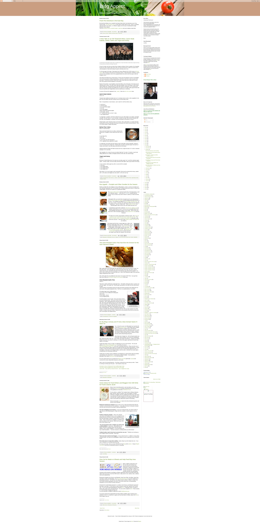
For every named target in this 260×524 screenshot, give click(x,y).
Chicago (146, 220)
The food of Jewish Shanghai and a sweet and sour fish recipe (112, 367)
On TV (146, 305)
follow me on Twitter (156, 379)
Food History (147, 249)
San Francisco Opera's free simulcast (115, 277)
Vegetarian (147, 360)
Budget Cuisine (147, 213)
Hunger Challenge (148, 265)
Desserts (104, 33)
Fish (145, 246)
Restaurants (147, 319)
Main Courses (122, 177)
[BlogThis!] (122, 31)
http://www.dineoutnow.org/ (122, 478)
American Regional (148, 196)
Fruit (145, 257)
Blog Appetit (112, 6)
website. (130, 443)
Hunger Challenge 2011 (149, 269)
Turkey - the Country (148, 350)
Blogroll (146, 207)
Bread (146, 209)
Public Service (147, 315)
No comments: (114, 31)
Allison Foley (148, 74)
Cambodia (146, 216)
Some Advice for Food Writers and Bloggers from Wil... (152, 163)
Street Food (147, 338)
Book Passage (118, 388)
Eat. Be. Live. (147, 235)
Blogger (139, 521)
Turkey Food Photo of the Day (150, 353)
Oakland (110, 33)
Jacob (120, 401)
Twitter (146, 354)
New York (146, 300)
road (145, 320)
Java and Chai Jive (148, 279)
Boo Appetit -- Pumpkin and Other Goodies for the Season (118, 184)
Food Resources (148, 251)
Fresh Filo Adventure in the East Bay (111, 21)
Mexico (146, 296)
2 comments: (114, 375)
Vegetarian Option (103, 178)
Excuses (146, 242)
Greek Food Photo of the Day (150, 261)
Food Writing (105, 453)
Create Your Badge (147, 374)
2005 (146, 189)
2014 (146, 138)
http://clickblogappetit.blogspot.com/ (107, 346)
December (148, 146)
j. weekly (118, 91)
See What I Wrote (114, 33)
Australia (146, 202)
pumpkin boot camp (131, 211)
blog (124, 443)
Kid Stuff (146, 282)
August (147, 169)
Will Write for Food (127, 389)
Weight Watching (148, 364)
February (147, 179)
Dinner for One (147, 231)
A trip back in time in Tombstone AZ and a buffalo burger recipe (112, 366)
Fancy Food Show (148, 243)
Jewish (119, 177)
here (123, 487)
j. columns (115, 177)
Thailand (146, 341)
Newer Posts (102, 508)
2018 (146, 132)
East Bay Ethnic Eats (110, 24)
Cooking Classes (148, 227)
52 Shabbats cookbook (149, 194)
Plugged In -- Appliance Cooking (150, 312)
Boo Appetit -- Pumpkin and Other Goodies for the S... (152, 155)
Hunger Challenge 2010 (149, 268)
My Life (146, 297)
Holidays (116, 237)
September (148, 168)
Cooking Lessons (148, 228)
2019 (146, 130)
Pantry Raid (147, 307)
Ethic (145, 239)
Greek (146, 260)
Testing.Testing (123, 327)
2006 (146, 187)
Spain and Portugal (148, 336)
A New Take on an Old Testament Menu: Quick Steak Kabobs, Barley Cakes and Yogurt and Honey (117, 39)
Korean (146, 283)
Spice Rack (147, 337)
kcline (132, 521)
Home (120, 508)
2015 (146, 137)
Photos (146, 311)
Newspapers (147, 301)
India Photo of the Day (149, 272)
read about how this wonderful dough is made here (113, 28)
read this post (112, 356)
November (148, 147)
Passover (146, 308)
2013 (146, 140)
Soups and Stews (148, 330)
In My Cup (146, 271)
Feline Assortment (148, 245)
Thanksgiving (147, 342)
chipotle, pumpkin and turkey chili (132, 219)
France (146, 256)
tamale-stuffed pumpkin (114, 191)
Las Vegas (146, 286)
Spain (146, 334)
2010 (146, 144)
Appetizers (146, 198)
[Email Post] (118, 31)
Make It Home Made (148, 291)
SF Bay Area (120, 33)
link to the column (128, 91)
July (146, 171)
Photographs (147, 309)
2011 (146, 143)
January (147, 180)
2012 (146, 141)
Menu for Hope (147, 294)
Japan (146, 278)
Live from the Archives (122, 237)
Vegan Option (147, 356)
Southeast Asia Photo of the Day (150, 333)
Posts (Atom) (107, 510)
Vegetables (135, 237)
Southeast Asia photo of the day (150, 331)
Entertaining (147, 238)
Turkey (146, 349)
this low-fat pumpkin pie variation (116, 200)
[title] (150, 373)
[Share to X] (123, 31)
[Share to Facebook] (124, 31)
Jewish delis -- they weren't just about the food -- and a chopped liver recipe (114, 368)
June (147, 172)
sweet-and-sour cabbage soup (131, 207)
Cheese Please (147, 218)
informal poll (126, 225)
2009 (146, 182)
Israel (146, 275)
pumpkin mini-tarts (132, 204)
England (146, 236)
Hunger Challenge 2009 (149, 267)
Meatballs (146, 293)
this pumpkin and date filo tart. (132, 201)
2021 (146, 127)
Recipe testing (147, 318)
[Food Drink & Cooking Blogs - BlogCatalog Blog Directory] (152, 383)
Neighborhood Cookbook (149, 298)
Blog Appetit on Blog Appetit (107, 237)
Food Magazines (148, 250)
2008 (146, 184)
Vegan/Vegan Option (135, 177)
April (147, 176)
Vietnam (146, 363)
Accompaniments (105, 177)
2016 (146, 135)
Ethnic (107, 33)
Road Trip (146, 322)
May (146, 174)
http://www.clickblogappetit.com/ (110, 344)
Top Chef (146, 346)
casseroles (147, 217)
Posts (146, 119)
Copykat (132, 358)
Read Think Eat (147, 316)
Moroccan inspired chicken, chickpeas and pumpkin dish (120, 218)
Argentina (146, 199)
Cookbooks (147, 225)
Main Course (128, 237)
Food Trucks (147, 253)
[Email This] (120, 31)
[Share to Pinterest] (126, 31)
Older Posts (137, 508)
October (147, 149)
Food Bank (147, 247)
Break (146, 210)
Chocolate (146, 224)
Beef (109, 177)
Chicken (146, 221)
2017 (146, 133)
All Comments (147, 121)
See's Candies (147, 326)
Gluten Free (147, 258)
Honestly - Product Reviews (150, 264)
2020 (146, 129)
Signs (146, 329)
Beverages (147, 205)
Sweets (132, 237)
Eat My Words (147, 234)
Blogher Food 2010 (121, 358)
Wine (145, 367)
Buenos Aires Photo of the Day (150, 214)
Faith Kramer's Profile (147, 372)
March (147, 177)
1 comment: (114, 314)
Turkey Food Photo (148, 352)
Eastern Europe (147, 232)
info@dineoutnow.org (125, 491)
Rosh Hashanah (148, 323)
